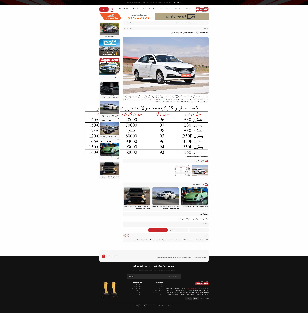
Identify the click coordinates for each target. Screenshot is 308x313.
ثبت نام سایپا (160, 2)
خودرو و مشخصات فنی (165, 8)
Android (196, 298)
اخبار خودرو (188, 8)
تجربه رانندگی (135, 8)
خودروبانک (158, 100)
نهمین (111, 298)
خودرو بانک (205, 23)
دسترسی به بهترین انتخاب (192, 288)
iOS (188, 298)
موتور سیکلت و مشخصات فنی (149, 8)
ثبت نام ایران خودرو (168, 2)
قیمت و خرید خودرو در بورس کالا (133, 2)
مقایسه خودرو (178, 8)
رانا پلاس (152, 2)
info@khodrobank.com (111, 256)
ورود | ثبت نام (104, 9)
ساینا (156, 2)
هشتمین (115, 298)
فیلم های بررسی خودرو (123, 8)
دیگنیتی (147, 2)
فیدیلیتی (143, 2)
